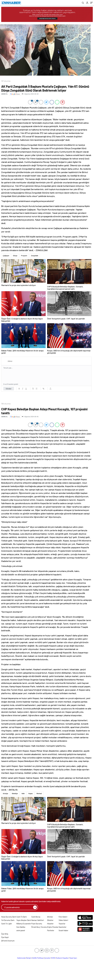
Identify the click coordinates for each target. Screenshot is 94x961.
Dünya (15, 256)
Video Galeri (63, 920)
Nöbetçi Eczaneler (23, 923)
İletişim (28, 958)
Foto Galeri (63, 917)
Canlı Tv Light (6, 923)
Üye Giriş (4, 934)
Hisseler (50, 923)
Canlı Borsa (35, 917)
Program (24, 256)
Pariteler (50, 930)
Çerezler (47, 958)
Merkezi (39, 793)
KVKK (53, 958)
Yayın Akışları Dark (23, 920)
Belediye (15, 793)
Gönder (9, 389)
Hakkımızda (21, 958)
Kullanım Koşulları (62, 958)
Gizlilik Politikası (37, 958)
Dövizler (50, 920)
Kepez (30, 793)
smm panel (20, 930)
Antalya (5, 793)
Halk (23, 793)
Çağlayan (6, 256)
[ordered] (33, 388)
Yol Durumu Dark (7, 920)
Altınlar (50, 917)
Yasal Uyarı (73, 958)
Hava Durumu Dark (8, 917)
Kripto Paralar (52, 927)
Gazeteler (62, 927)
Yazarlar (62, 923)
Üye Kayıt (5, 937)
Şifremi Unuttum (7, 941)
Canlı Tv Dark (21, 917)
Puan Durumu (36, 923)
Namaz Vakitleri (37, 920)
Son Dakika (20, 927)
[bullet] (36, 388)
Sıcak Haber (63, 930)
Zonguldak (34, 256)
